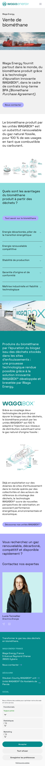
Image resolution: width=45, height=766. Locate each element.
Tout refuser (22, 751)
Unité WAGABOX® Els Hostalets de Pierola (19, 683)
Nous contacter (13, 104)
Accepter (22, 744)
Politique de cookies (22, 763)
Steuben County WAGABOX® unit (19, 678)
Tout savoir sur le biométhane (20, 218)
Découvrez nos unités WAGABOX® (22, 524)
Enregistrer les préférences (22, 757)
